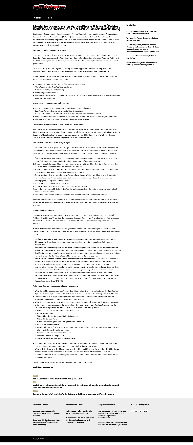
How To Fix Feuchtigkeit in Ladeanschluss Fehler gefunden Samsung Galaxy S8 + (141, 63)
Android (37, 18)
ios (44, 18)
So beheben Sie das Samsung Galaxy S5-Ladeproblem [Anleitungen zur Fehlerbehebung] (47, 422)
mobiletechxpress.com (52, 439)
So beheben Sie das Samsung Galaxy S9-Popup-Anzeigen (57, 379)
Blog (50, 18)
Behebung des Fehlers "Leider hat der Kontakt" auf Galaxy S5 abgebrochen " (112, 424)
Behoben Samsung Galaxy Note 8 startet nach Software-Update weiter (141, 32)
